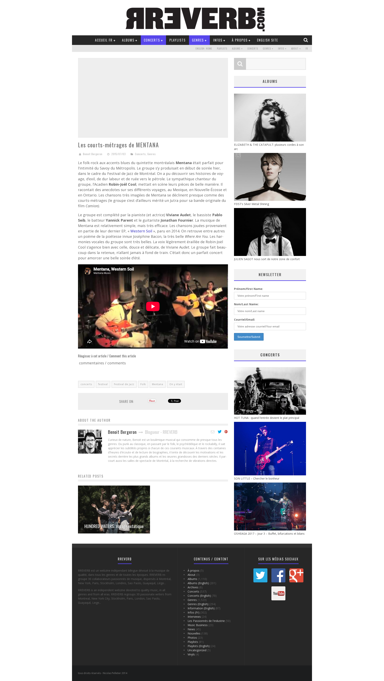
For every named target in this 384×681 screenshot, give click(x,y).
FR (307, 48)
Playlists (177, 40)
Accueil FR (104, 40)
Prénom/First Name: (248, 289)
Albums (128, 40)
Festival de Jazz (124, 384)
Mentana (157, 384)
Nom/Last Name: (246, 304)
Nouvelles (194, 633)
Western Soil (141, 231)
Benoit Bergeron (92, 154)
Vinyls (191, 654)
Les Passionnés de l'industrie (206, 621)
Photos (192, 637)
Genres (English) (198, 604)
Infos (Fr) (193, 612)
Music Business (198, 625)
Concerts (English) (199, 596)
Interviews (194, 617)
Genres (198, 40)
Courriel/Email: (244, 319)
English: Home (204, 48)
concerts (86, 384)
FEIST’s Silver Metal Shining (251, 204)
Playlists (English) (199, 646)
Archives (193, 587)
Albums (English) (198, 583)
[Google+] (226, 432)
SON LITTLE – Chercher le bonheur (256, 478)
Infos (217, 40)
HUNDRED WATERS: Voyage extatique (114, 526)
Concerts (152, 40)
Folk (143, 384)
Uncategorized (197, 650)
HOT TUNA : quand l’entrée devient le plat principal (266, 418)
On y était (175, 384)
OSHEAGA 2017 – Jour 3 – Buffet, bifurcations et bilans (269, 533)
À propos (240, 40)
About (294, 48)
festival (103, 384)
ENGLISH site (267, 40)
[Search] (306, 40)
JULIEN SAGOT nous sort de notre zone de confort (267, 259)
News (191, 629)
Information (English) (201, 608)
